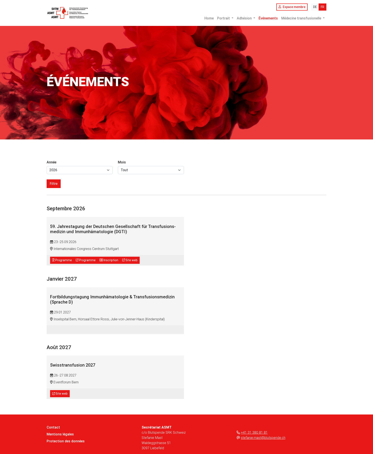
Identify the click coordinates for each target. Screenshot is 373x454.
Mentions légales (60, 434)
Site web (131, 260)
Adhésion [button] (245, 18)
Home (209, 18)
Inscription (110, 260)
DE (315, 7)
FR (322, 7)
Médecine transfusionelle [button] (301, 18)
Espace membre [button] (294, 7)
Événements (268, 18)
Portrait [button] (224, 18)
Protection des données (66, 441)
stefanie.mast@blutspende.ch (263, 438)
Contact (53, 427)
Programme (63, 260)
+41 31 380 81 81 (254, 432)
